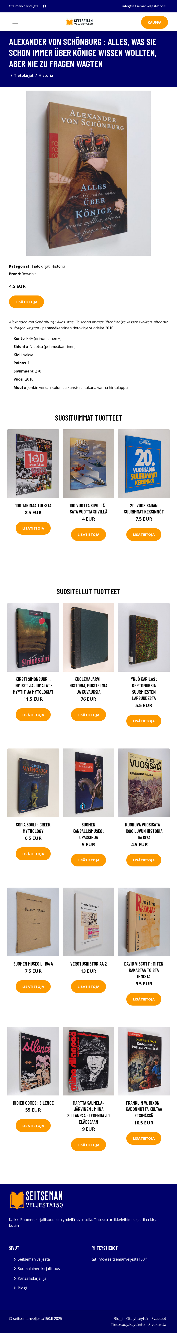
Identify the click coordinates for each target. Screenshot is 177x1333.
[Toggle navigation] (15, 21)
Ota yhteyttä (137, 1318)
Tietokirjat (24, 75)
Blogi (22, 1287)
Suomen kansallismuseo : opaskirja (88, 831)
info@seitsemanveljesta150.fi (144, 6)
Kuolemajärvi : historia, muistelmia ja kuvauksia (88, 685)
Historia (46, 75)
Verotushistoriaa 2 (88, 963)
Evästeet (158, 1318)
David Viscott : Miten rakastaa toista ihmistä (143, 970)
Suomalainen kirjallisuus (39, 1268)
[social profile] (44, 6)
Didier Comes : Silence (33, 1103)
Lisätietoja (26, 301)
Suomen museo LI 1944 (33, 963)
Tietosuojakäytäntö (128, 1324)
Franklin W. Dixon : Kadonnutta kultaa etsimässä (144, 1109)
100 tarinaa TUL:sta (33, 505)
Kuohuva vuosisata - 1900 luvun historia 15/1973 (144, 831)
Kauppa (154, 22)
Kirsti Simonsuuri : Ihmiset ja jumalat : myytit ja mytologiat (33, 685)
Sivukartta (157, 1324)
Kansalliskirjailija (32, 1278)
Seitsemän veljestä (34, 1259)
